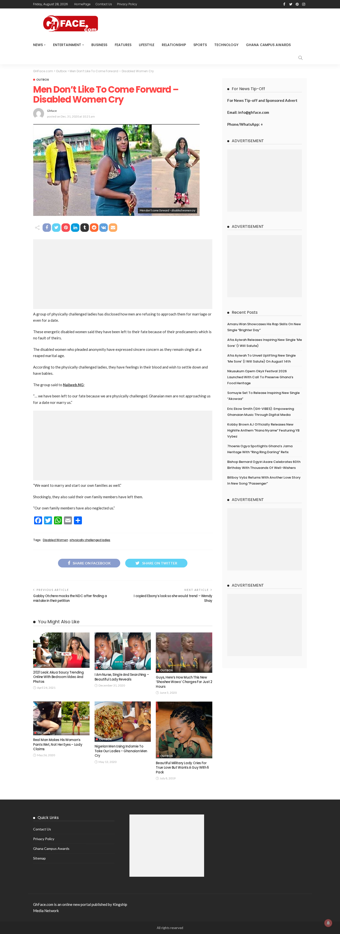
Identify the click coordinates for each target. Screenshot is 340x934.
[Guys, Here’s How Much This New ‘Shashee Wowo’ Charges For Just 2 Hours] (184, 652)
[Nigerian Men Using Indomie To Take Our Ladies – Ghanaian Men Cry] (123, 721)
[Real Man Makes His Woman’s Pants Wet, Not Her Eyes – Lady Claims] (61, 718)
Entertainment (67, 44)
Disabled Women (55, 540)
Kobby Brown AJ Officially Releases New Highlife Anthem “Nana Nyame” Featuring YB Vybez (263, 430)
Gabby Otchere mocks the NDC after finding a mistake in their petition (70, 598)
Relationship (174, 44)
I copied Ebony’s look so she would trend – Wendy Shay (173, 598)
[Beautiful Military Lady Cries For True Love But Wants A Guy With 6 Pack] (184, 729)
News (38, 44)
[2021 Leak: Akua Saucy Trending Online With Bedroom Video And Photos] (61, 650)
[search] (300, 57)
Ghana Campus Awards (268, 44)
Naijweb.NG (73, 384)
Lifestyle (146, 44)
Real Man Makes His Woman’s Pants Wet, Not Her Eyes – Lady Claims (57, 744)
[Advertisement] (122, 274)
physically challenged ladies (90, 540)
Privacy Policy (127, 4)
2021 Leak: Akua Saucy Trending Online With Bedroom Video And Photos (58, 677)
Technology (226, 44)
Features (123, 44)
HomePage (82, 4)
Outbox (42, 79)
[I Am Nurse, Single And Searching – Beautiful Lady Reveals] (123, 651)
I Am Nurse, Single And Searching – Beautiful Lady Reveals (122, 677)
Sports (200, 44)
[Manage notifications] (328, 923)
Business (99, 44)
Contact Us (104, 4)
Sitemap (39, 858)
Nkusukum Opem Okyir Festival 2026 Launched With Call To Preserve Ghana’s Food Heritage (260, 377)
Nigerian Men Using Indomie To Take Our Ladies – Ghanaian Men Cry (121, 751)
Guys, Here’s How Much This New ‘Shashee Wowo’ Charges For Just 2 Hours (184, 682)
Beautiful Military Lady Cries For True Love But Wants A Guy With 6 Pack (182, 768)
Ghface (52, 111)
